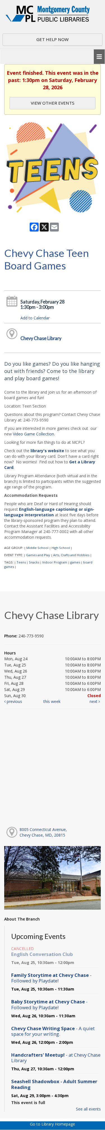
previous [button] (14, 701)
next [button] (94, 701)
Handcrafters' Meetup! (56, 1058)
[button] (99, 56)
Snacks (34, 562)
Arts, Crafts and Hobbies (71, 555)
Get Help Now (52, 39)
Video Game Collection (33, 434)
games (75, 562)
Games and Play (38, 555)
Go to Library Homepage (52, 1124)
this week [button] (51, 701)
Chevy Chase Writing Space (53, 1031)
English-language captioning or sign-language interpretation (49, 512)
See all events (88, 1109)
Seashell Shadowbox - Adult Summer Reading (54, 1084)
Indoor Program (54, 562)
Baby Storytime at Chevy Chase (49, 1004)
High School (61, 548)
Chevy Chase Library (40, 338)
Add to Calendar (35, 318)
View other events (52, 103)
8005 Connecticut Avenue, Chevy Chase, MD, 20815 (43, 832)
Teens (21, 562)
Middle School (37, 548)
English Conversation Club (42, 954)
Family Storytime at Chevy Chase (51, 978)
